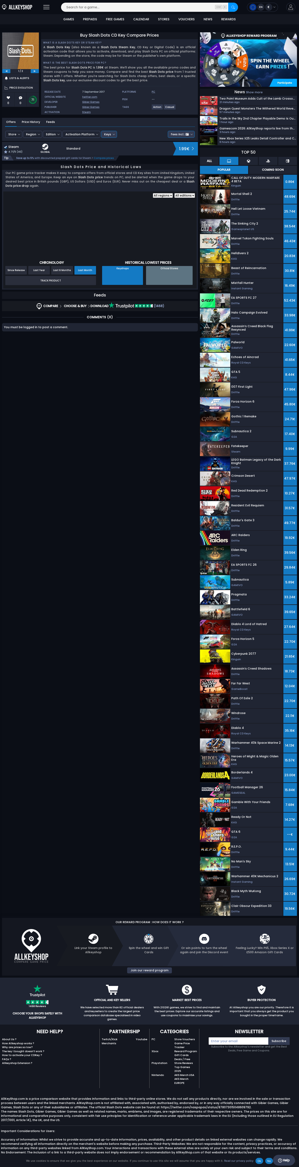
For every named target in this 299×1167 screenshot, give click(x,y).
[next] (35, 71)
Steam (86, 112)
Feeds (50, 122)
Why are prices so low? (17, 1047)
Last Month (85, 270)
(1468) (158, 306)
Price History (31, 122)
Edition (51, 134)
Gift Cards (181, 1055)
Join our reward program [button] (149, 970)
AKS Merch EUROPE (181, 1081)
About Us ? (9, 1039)
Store (12, 134)
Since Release (16, 270)
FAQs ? (6, 1059)
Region (31, 134)
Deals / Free (182, 1059)
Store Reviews (183, 1063)
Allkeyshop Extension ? (17, 1063)
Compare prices (104, 158)
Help (286, 1160)
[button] (290, 7)
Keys (107, 134)
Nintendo (158, 1075)
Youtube (141, 1039)
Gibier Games (90, 102)
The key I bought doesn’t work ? (23, 1051)
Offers (11, 122)
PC (153, 1039)
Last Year (39, 270)
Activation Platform (79, 134)
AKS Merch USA (184, 1075)
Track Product (50, 280)
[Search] (233, 7)
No (269, 1161)
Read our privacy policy (238, 1160)
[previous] (6, 71)
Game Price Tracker (182, 1045)
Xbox (155, 1051)
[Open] (46, 7)
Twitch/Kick (109, 1039)
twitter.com (89, 97)
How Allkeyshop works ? (18, 1043)
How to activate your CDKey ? (22, 1055)
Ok (259, 1161)
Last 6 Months (62, 270)
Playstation (159, 1063)
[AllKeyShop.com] (17, 7)
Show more (254, 92)
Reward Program (185, 1051)
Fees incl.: (178, 134)
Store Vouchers (184, 1039)
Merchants (109, 1043)
